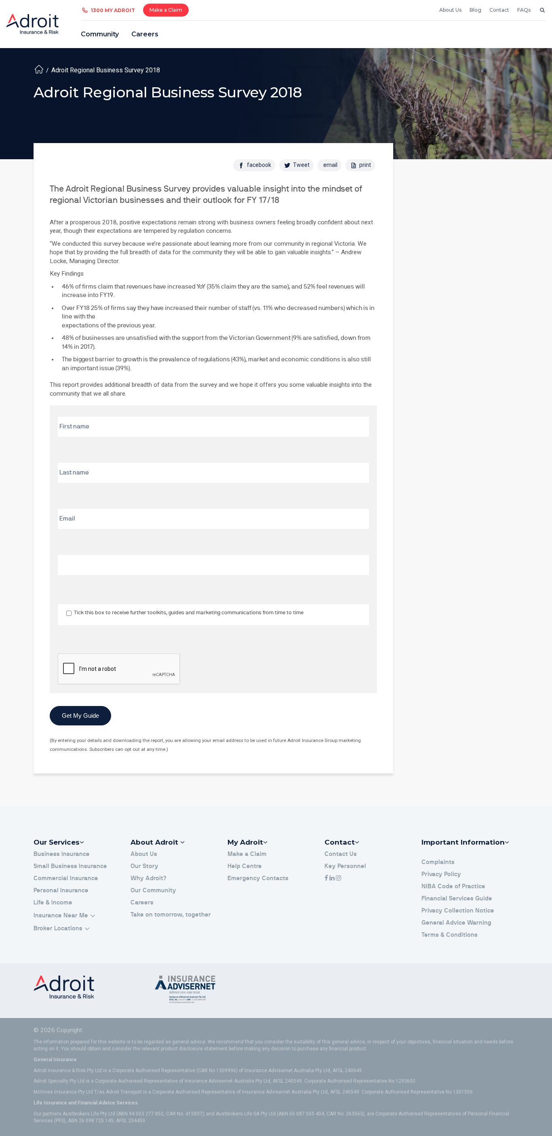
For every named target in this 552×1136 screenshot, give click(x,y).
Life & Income (53, 903)
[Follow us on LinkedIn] (332, 878)
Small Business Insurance (70, 866)
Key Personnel (345, 866)
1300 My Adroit (113, 10)
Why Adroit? (148, 878)
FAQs (524, 10)
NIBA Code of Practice (453, 886)
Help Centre (245, 866)
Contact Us (340, 854)
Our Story (144, 866)
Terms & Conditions (449, 935)
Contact (499, 10)
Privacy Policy (441, 874)
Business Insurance (62, 854)
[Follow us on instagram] (338, 878)
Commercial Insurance (66, 878)
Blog (475, 10)
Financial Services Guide (456, 899)
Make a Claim (166, 10)
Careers (144, 34)
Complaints (438, 862)
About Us (450, 10)
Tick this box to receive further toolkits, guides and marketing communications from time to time (188, 612)
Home (39, 69)
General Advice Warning (456, 923)
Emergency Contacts (258, 878)
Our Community (153, 890)
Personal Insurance (61, 890)
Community (100, 34)
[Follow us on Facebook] (326, 878)
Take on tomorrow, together (171, 915)
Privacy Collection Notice (457, 911)
